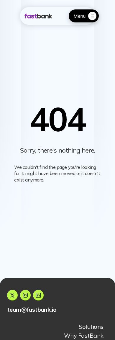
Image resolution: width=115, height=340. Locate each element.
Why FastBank (84, 335)
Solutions (91, 326)
